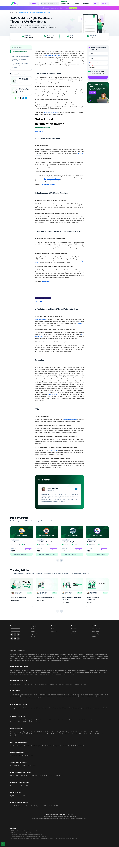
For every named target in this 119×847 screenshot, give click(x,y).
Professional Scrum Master (47, 654)
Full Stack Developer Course (17, 786)
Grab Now (73, 8)
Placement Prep (65, 3)
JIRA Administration (24, 658)
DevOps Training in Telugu (96, 694)
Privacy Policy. (100, 73)
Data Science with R (81, 733)
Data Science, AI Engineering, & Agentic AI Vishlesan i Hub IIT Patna (27, 732)
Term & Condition (96, 628)
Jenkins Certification (23, 698)
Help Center (74, 634)
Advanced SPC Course (53, 660)
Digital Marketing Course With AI (18, 796)
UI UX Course (29, 786)
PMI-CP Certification (77, 672)
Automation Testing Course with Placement (65, 720)
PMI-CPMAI (24, 670)
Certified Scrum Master (18, 542)
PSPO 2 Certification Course (60, 658)
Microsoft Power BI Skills (66, 745)
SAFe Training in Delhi (51, 112)
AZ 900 (76, 696)
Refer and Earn (15, 630)
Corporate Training (35, 634)
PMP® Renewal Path (78, 745)
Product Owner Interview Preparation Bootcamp (49, 684)
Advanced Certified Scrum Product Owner (41, 658)
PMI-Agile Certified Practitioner (61, 656)
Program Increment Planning (52, 179)
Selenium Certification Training (32, 722)
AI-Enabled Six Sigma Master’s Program (20, 806)
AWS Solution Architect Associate (87, 696)
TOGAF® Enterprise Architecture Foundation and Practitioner (47, 775)
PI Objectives (53, 450)
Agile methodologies (41, 319)
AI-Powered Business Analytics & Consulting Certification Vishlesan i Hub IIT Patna (67, 732)
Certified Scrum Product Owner (46, 542)
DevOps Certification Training (80, 694)
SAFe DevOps (45, 281)
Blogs (15, 12)
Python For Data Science (53, 733)
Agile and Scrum (15, 539)
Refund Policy (95, 634)
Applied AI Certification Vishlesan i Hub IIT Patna (53, 708)
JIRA (69, 658)
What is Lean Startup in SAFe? (45, 597)
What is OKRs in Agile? (48, 184)
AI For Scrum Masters (75, 656)
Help (95, 3)
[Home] (11, 12)
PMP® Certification (92, 542)
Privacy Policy (95, 631)
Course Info (54, 631)
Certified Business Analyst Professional (50, 672)
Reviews (33, 636)
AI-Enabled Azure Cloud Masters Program (61, 694)
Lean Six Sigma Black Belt (52, 806)
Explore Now (92, 92)
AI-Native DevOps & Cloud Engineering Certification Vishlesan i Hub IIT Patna (30, 694)
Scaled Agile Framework (70, 419)
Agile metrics (80, 323)
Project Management (92, 539)
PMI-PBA (86, 672)
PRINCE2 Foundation (46, 670)
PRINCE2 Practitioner (58, 670)
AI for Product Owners (65, 660)
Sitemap (94, 636)
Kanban (73, 658)
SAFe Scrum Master (72, 654)
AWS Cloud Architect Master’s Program (44, 696)
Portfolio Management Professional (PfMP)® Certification (33, 674)
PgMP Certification (66, 672)
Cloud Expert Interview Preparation (64, 696)
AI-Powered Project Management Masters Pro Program (79, 670)
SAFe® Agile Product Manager (44, 656)
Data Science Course (41, 733)
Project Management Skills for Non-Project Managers (45, 745)
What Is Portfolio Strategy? (19, 597)
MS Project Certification (68, 674)
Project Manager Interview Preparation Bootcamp (23, 684)
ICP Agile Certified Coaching (22, 660)
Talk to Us (97, 77)
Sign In (104, 3)
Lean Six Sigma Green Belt (38, 806)
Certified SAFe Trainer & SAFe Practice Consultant (23, 765)
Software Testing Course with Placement (88, 720)
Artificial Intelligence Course (68, 733)
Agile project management (52, 55)
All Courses (33, 3)
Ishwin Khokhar (29, 37)
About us (33, 628)
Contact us (33, 631)
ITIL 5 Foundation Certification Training (20, 775)
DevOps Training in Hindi (27, 696)
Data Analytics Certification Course (26, 733)
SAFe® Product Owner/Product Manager (88, 654)
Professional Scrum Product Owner (85, 658)
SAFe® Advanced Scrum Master (38, 660)
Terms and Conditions (51, 814)
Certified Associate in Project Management (28, 672)
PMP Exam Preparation (34, 670)
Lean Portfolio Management (89, 656)
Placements (74, 628)
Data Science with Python (94, 733)
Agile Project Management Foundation (20, 745)
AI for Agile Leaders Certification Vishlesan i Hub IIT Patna (25, 708)
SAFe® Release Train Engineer (27, 656)
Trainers (73, 631)
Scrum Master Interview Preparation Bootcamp (74, 684)
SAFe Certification (53, 394)
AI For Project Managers (54, 674)
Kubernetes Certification (35, 698)
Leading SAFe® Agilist (68, 542)
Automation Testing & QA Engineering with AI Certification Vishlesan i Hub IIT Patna (31, 720)
